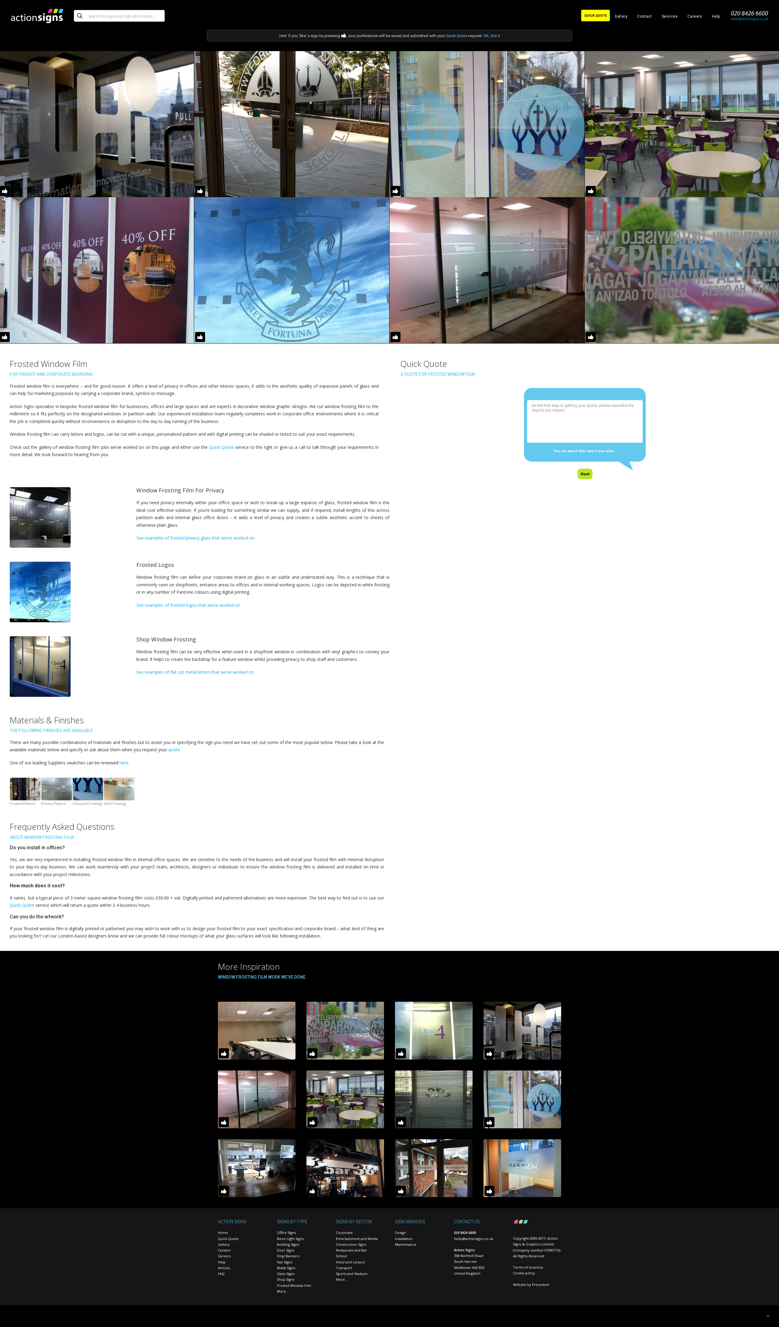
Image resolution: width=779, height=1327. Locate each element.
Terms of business (528, 1267)
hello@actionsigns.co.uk (473, 1238)
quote (174, 750)
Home (223, 1232)
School (341, 1256)
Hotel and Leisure (350, 1262)
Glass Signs (286, 1273)
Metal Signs (286, 1268)
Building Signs (288, 1244)
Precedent (540, 1284)
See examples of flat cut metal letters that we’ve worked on (195, 672)
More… (282, 1291)
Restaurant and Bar (351, 1250)
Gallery (621, 16)
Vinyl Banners (288, 1256)
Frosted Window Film (294, 1285)
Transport (344, 1268)
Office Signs (286, 1232)
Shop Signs (285, 1279)
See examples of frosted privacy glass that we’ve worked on (195, 538)
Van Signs (284, 1262)
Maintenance (405, 1244)
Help (716, 16)
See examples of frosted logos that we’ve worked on (188, 605)
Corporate (344, 1232)
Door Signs (285, 1250)
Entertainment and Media (357, 1238)
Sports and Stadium (352, 1273)
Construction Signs (351, 1244)
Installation (404, 1238)
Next (585, 474)
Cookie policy (524, 1273)
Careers (694, 16)
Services (670, 16)
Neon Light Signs (290, 1238)
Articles (224, 1268)
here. (124, 763)
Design (400, 1232)
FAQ (221, 1273)
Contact (644, 16)
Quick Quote (456, 35)
